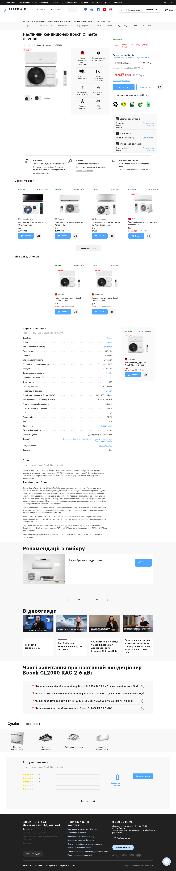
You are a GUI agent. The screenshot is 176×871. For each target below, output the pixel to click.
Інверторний (106, 426)
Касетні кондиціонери (74, 747)
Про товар (30, 26)
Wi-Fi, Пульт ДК (105, 446)
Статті (109, 26)
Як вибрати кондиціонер (86, 560)
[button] (152, 26)
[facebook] (98, 11)
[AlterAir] (15, 10)
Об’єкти (55, 2)
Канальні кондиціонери (46, 748)
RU (165, 2)
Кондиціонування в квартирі (80, 855)
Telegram (62, 865)
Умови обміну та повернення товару (134, 169)
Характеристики (84, 26)
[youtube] (104, 11)
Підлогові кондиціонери (17, 748)
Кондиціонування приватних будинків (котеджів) (88, 851)
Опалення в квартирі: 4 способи (81, 840)
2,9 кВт (109, 391)
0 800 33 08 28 (122, 822)
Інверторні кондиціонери (102, 748)
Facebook (27, 865)
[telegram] (92, 11)
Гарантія (107, 2)
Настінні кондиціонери (83, 21)
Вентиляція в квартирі (77, 833)
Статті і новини (24, 2)
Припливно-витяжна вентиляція (81, 836)
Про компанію (9, 2)
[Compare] (38, 236)
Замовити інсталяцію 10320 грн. (133, 95)
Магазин (55, 10)
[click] (160, 87)
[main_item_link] (38, 635)
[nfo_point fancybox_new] (43, 377)
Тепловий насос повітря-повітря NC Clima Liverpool (32, 223)
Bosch (109, 338)
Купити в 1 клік (146, 87)
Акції (86, 2)
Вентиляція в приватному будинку (82, 829)
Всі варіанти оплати (84, 171)
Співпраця (118, 2)
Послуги (39, 10)
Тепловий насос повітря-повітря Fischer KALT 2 (142, 223)
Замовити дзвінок (123, 847)
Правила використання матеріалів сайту (40, 836)
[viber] (85, 11)
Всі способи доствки (41, 173)
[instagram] (111, 11)
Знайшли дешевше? (121, 81)
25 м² (109, 377)
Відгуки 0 (40, 45)
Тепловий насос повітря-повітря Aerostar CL (69, 223)
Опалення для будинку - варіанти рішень (85, 844)
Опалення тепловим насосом (80, 848)
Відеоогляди (42, 2)
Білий (109, 342)
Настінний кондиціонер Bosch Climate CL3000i (68, 299)
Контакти (95, 2)
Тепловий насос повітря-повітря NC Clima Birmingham (106, 223)
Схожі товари (46, 26)
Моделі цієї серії (64, 26)
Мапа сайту (27, 839)
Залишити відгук (143, 776)
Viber (72, 865)
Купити (125, 87)
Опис (99, 26)
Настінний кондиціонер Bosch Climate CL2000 (135, 364)
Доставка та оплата (69, 2)
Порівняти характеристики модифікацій (130, 58)
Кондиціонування (38, 21)
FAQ (135, 26)
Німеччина (107, 347)
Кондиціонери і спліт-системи (59, 21)
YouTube (38, 865)
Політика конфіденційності (34, 832)
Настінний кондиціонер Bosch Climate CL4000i (105, 299)
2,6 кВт (109, 373)
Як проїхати (27, 829)
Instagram (50, 865)
